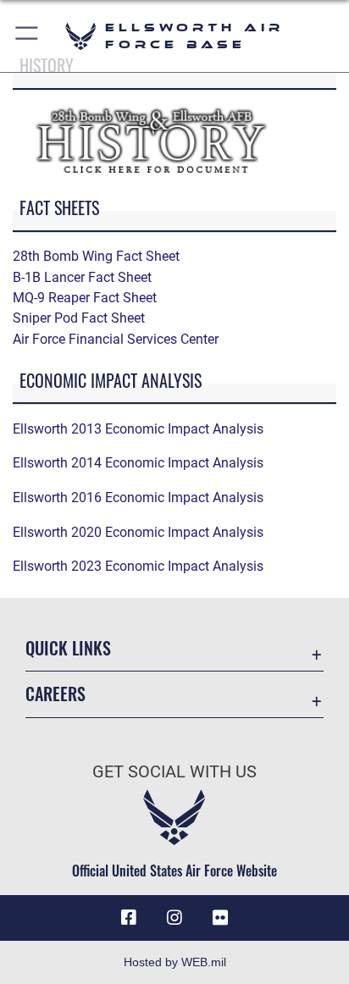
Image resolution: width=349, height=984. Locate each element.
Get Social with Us (174, 772)
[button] (27, 36)
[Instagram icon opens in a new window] (174, 918)
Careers (55, 694)
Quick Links (68, 648)
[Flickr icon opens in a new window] (220, 918)
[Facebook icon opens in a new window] (128, 918)
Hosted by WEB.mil (175, 962)
